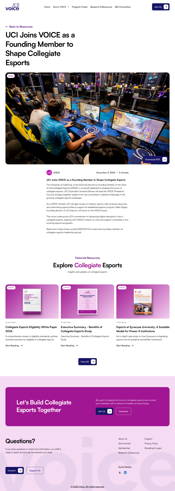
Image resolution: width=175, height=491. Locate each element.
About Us (122, 438)
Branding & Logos (153, 448)
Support (148, 438)
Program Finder (80, 6)
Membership (124, 448)
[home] (23, 6)
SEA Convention (123, 6)
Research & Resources (101, 6)
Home (47, 6)
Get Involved (124, 443)
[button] (61, 6)
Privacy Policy (151, 443)
